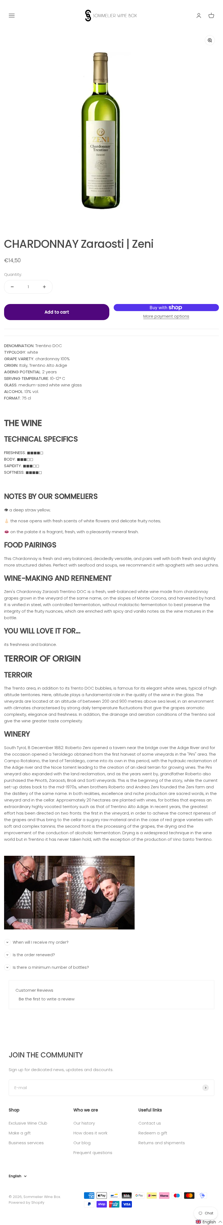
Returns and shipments (161, 1143)
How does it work (90, 1133)
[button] (209, 1222)
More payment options (166, 316)
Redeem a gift (152, 1133)
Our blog (82, 1143)
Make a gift (20, 1133)
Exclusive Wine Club (28, 1123)
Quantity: (13, 274)
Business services (26, 1143)
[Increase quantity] (44, 286)
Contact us (149, 1123)
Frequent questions (92, 1152)
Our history (84, 1123)
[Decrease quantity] (12, 286)
